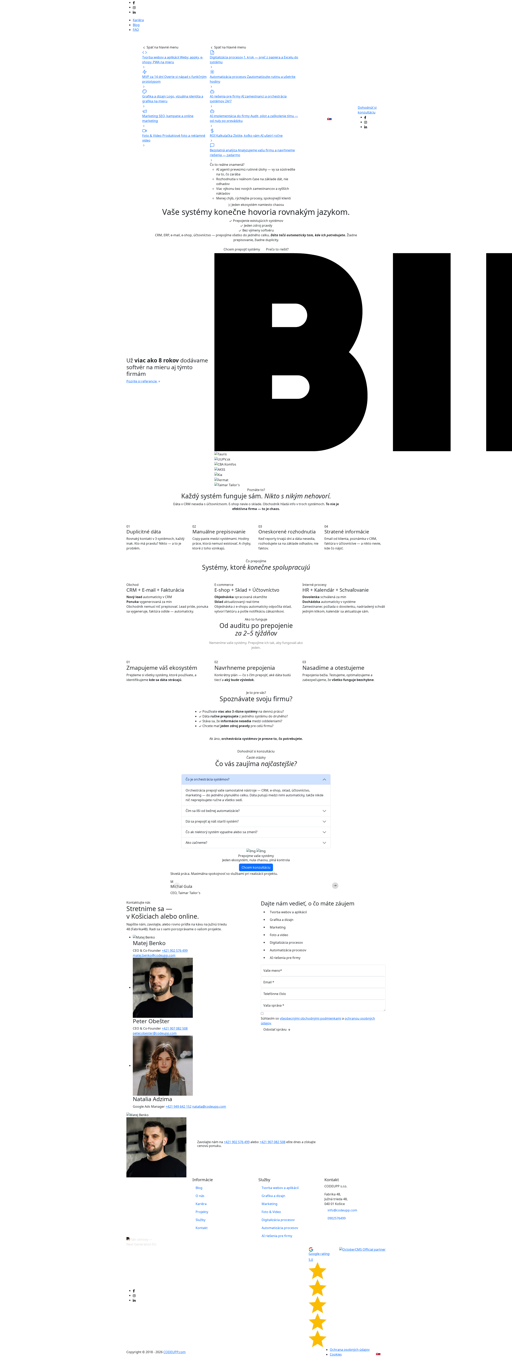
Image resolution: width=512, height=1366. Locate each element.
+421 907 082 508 (175, 1028)
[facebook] (134, 2)
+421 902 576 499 (175, 950)
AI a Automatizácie (239, 41)
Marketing (278, 927)
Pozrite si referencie (142, 381)
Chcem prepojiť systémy (242, 249)
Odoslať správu (275, 1029)
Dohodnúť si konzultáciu (256, 751)
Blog (136, 25)
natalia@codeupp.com (209, 1106)
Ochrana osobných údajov (350, 1349)
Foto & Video (271, 1212)
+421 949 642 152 (178, 1106)
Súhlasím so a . (318, 1020)
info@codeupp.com (342, 1210)
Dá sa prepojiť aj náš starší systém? (212, 821)
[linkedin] (134, 12)
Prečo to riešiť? (277, 249)
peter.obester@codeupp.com (155, 1033)
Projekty (134, 41)
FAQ (136, 29)
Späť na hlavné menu (162, 47)
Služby (149, 41)
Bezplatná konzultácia (347, 118)
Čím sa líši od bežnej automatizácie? (213, 811)
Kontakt (318, 116)
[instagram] (134, 7)
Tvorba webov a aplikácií (288, 912)
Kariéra (138, 20)
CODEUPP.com (174, 1352)
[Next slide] (335, 885)
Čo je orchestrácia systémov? (207, 779)
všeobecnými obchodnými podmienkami (310, 1018)
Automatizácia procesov (288, 950)
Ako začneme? (196, 842)
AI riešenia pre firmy (285, 958)
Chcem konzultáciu (256, 867)
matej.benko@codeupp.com (154, 955)
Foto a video (279, 935)
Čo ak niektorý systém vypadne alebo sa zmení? (221, 832)
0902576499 (337, 1218)
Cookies (336, 1354)
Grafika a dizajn (281, 919)
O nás (306, 118)
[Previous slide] (177, 885)
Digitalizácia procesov (286, 942)
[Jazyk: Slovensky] (331, 118)
